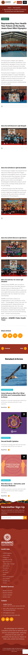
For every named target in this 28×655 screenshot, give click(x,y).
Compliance (6, 557)
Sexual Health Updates (10, 441)
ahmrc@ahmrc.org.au (9, 612)
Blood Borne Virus (5, 437)
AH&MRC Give (6, 581)
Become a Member (8, 592)
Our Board (5, 572)
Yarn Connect (16, 7)
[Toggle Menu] (25, 2)
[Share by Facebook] (3, 336)
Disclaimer (12, 650)
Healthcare (5, 19)
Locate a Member (7, 595)
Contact (5, 583)
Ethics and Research (8, 576)
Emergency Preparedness (7, 389)
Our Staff (5, 570)
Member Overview (7, 590)
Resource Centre (7, 561)
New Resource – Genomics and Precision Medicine (13, 485)
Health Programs (7, 553)
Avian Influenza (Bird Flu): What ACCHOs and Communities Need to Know (13, 395)
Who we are (6, 568)
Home (9, 7)
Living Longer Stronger (9, 564)
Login (20, 2)
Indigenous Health (5, 480)
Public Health (6, 555)
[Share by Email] (13, 336)
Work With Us (6, 566)
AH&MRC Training (7, 559)
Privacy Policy (19, 650)
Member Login (6, 597)
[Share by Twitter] (8, 336)
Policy (4, 574)
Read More (4, 407)
